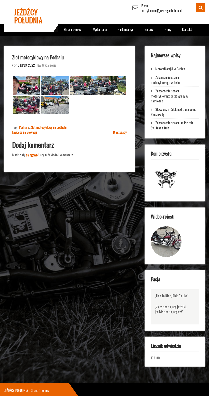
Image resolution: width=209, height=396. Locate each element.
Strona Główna (72, 29)
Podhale (24, 127)
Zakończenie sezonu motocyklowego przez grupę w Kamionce (169, 96)
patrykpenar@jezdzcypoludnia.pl (161, 10)
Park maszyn (125, 29)
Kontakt (187, 29)
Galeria (149, 29)
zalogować (32, 155)
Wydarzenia (99, 29)
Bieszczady (120, 132)
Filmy (168, 29)
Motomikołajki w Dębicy (170, 68)
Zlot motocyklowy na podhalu (48, 127)
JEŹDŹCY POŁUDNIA (28, 16)
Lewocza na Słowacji (24, 132)
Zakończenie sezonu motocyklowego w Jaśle (165, 80)
